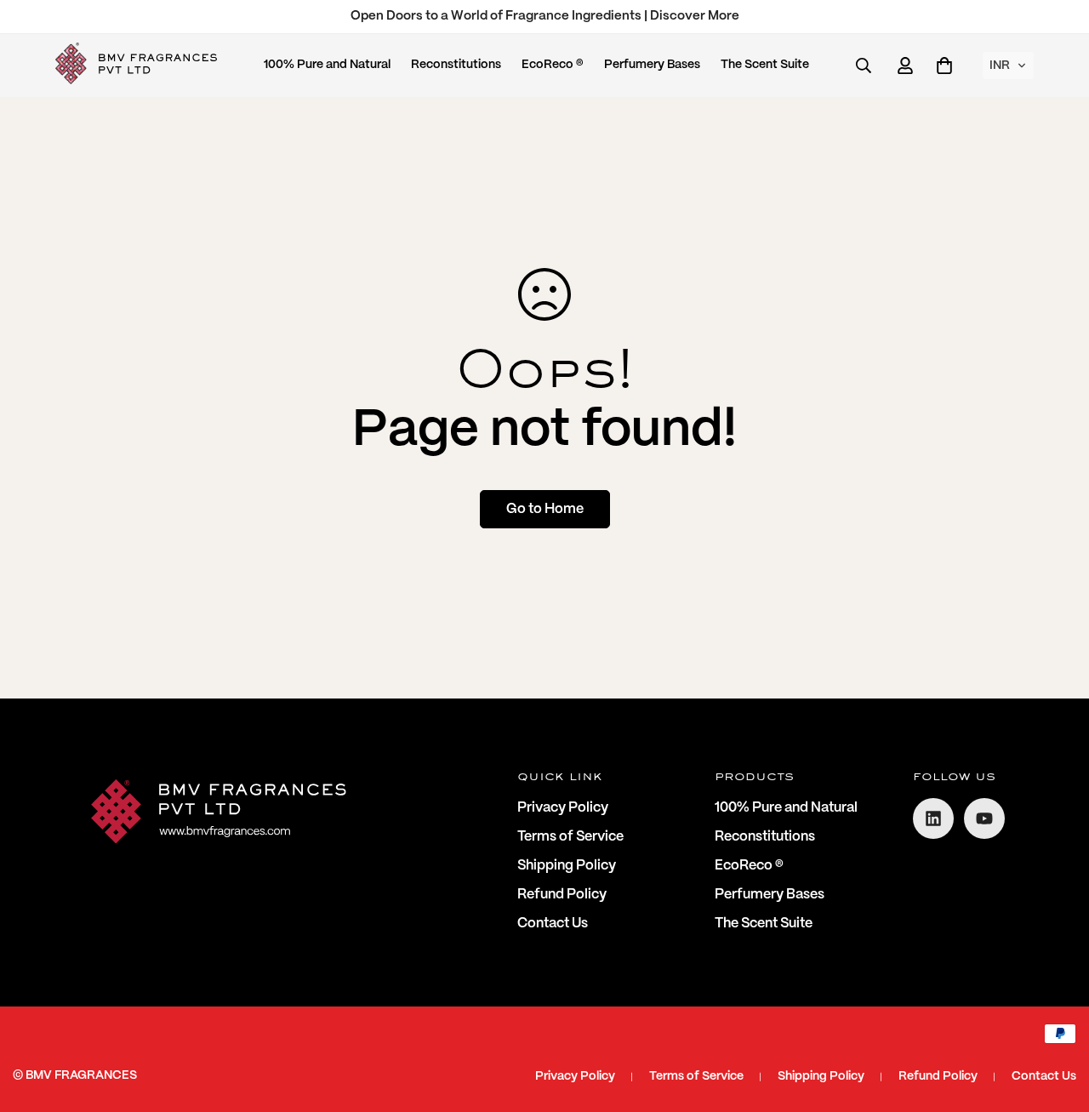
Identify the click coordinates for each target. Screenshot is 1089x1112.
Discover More (694, 16)
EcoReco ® (553, 65)
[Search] (863, 65)
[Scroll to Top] (1055, 1019)
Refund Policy (562, 894)
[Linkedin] (933, 818)
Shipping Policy (566, 865)
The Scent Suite (765, 65)
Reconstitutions (456, 65)
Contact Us (552, 923)
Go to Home (545, 509)
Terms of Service (570, 836)
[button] (1008, 65)
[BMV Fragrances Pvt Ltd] (136, 65)
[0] (944, 65)
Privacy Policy (562, 807)
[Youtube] (984, 818)
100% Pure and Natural (327, 65)
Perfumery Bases (652, 65)
